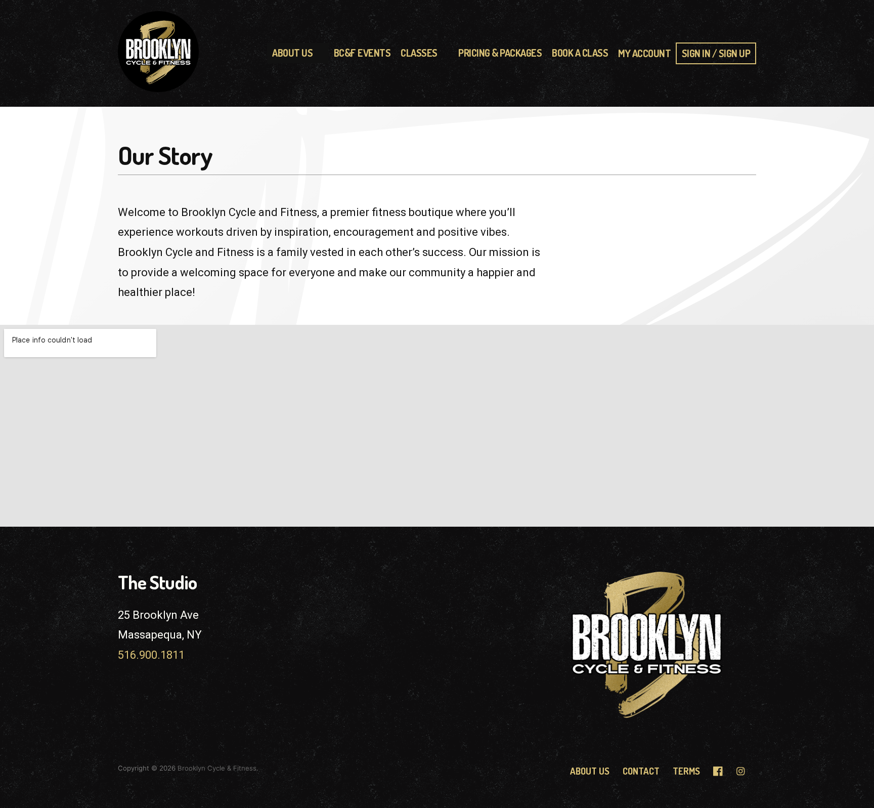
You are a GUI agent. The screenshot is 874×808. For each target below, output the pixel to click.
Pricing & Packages (500, 53)
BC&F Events (362, 53)
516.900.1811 (151, 655)
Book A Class (580, 53)
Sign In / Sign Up (716, 53)
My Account (644, 53)
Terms (686, 771)
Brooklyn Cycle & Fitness (217, 768)
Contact (641, 771)
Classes (419, 53)
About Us (292, 53)
